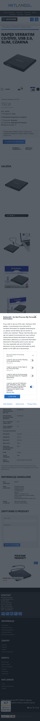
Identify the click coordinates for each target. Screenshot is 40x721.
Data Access (20, 404)
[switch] (31, 360)
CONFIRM (12, 396)
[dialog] (20, 360)
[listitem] (20, 355)
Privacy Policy (32, 404)
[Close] (36, 317)
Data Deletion (7, 404)
